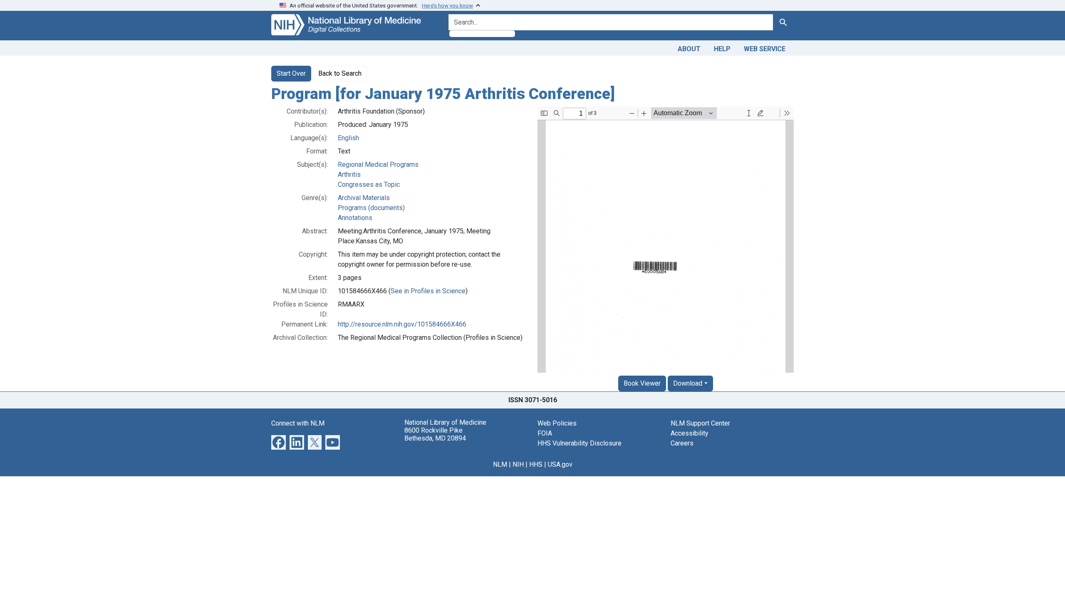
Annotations (355, 218)
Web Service (764, 49)
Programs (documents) (371, 208)
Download (687, 383)
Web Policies (557, 423)
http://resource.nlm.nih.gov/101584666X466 (402, 324)
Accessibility (689, 433)
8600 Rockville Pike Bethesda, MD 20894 (435, 434)
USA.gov (560, 464)
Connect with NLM (297, 423)
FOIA (544, 433)
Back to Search (340, 73)
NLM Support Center (700, 423)
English (348, 138)
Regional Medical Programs (378, 164)
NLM (500, 464)
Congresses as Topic (369, 184)
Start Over (291, 73)
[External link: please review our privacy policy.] (278, 442)
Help (722, 49)
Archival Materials (364, 198)
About (689, 49)
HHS (535, 464)
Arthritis (349, 174)
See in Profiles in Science (428, 291)
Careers (682, 443)
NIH (518, 464)
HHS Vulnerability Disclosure (579, 443)
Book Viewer (642, 383)
